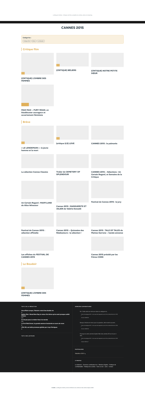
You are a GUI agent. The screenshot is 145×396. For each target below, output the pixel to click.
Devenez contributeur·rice (90, 364)
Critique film (27, 41)
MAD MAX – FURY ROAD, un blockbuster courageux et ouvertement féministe (35, 112)
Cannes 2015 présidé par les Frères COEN (104, 255)
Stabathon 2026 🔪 (80, 353)
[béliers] (72, 59)
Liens (106, 366)
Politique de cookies (89, 366)
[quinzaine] (72, 220)
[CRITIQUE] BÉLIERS (66, 70)
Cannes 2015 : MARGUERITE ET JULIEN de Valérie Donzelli (71, 207)
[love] (72, 133)
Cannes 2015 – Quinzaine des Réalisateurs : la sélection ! (70, 231)
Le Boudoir (41, 41)
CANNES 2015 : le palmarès (104, 143)
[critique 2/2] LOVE (65, 143)
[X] (105, 22)
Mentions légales (103, 364)
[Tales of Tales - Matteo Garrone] (107, 220)
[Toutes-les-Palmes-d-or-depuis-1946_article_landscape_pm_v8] (107, 133)
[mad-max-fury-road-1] (37, 95)
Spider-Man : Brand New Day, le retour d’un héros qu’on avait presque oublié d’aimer (45, 315)
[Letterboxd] (117, 22)
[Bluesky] (115, 22)
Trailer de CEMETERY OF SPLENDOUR (68, 173)
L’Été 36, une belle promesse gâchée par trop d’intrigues (39, 327)
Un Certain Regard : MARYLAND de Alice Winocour (36, 204)
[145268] (72, 191)
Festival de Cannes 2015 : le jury (106, 202)
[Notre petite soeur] (107, 60)
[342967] (37, 190)
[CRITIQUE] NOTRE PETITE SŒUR (104, 72)
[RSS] (122, 22)
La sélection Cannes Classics (34, 172)
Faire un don (100, 366)
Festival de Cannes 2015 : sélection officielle (33, 231)
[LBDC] (72, 161)
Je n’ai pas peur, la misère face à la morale (34, 320)
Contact (111, 366)
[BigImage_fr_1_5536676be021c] (107, 189)
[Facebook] (102, 22)
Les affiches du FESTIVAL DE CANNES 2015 (35, 255)
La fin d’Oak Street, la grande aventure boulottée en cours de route (42, 323)
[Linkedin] (112, 22)
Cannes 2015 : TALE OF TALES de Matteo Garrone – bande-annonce (107, 231)
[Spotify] (120, 22)
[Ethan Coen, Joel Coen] (107, 244)
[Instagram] (107, 22)
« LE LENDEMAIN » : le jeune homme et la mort (34, 149)
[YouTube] (110, 22)
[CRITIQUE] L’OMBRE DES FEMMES (33, 79)
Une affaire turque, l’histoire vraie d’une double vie (37, 310)
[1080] (37, 64)
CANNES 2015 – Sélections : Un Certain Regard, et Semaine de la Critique (106, 174)
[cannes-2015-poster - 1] (37, 161)
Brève (33, 41)
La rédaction (78, 364)
